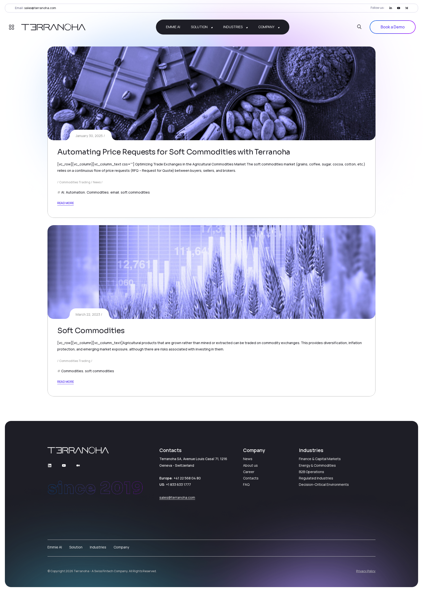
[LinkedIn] (390, 8)
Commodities (98, 192)
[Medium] (406, 8)
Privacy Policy (366, 571)
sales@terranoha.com (40, 8)
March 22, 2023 (88, 314)
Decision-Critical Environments (324, 484)
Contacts (250, 478)
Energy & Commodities (317, 465)
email (114, 192)
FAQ (246, 484)
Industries (98, 547)
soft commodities (135, 192)
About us (250, 465)
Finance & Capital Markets (320, 458)
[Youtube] (398, 8)
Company (121, 547)
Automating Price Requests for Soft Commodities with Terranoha (173, 152)
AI (62, 192)
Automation (75, 192)
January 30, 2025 (89, 135)
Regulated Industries (316, 478)
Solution (75, 547)
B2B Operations (311, 471)
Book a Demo (393, 27)
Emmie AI (54, 547)
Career (248, 471)
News (97, 182)
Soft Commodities (90, 330)
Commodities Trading (74, 182)
